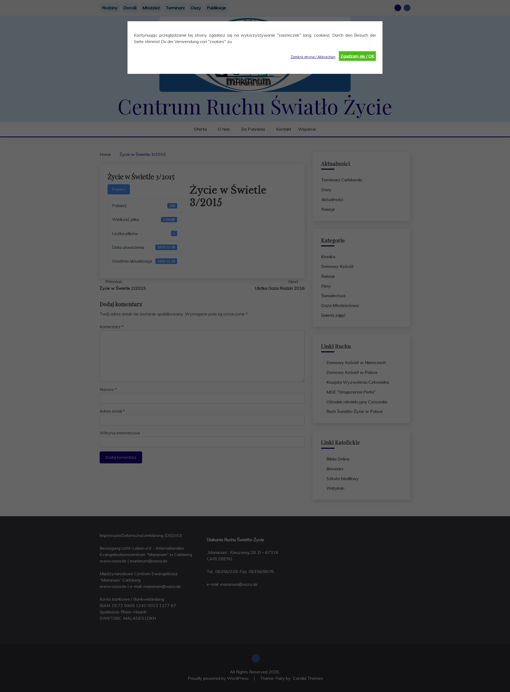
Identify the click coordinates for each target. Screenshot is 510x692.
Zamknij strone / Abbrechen (313, 57)
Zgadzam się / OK (357, 56)
